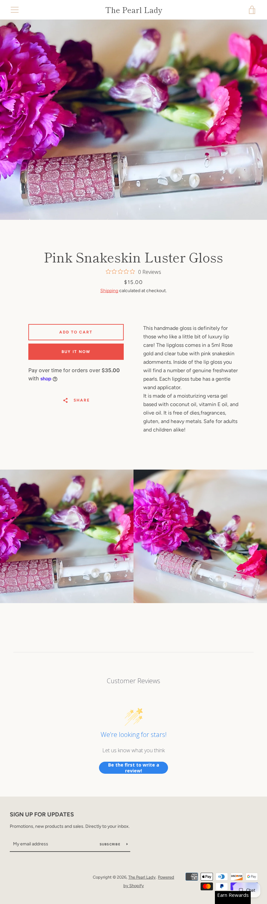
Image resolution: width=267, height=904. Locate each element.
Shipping (109, 290)
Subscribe (111, 844)
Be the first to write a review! (133, 768)
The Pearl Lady (133, 10)
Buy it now (76, 351)
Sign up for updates (42, 814)
